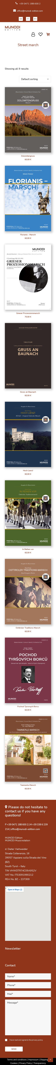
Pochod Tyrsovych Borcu (28, 706)
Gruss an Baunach (28, 392)
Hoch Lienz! (28, 470)
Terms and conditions (17, 1059)
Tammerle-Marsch (28, 785)
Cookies (14, 1063)
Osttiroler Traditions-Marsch (28, 628)
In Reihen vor (28, 549)
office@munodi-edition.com (30, 10)
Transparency (40, 1063)
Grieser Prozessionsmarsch (28, 313)
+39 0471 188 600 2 (30, 3)
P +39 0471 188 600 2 (16, 824)
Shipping (44, 1059)
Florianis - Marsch (28, 234)
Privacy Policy (25, 1063)
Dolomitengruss (28, 156)
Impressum (33, 1059)
